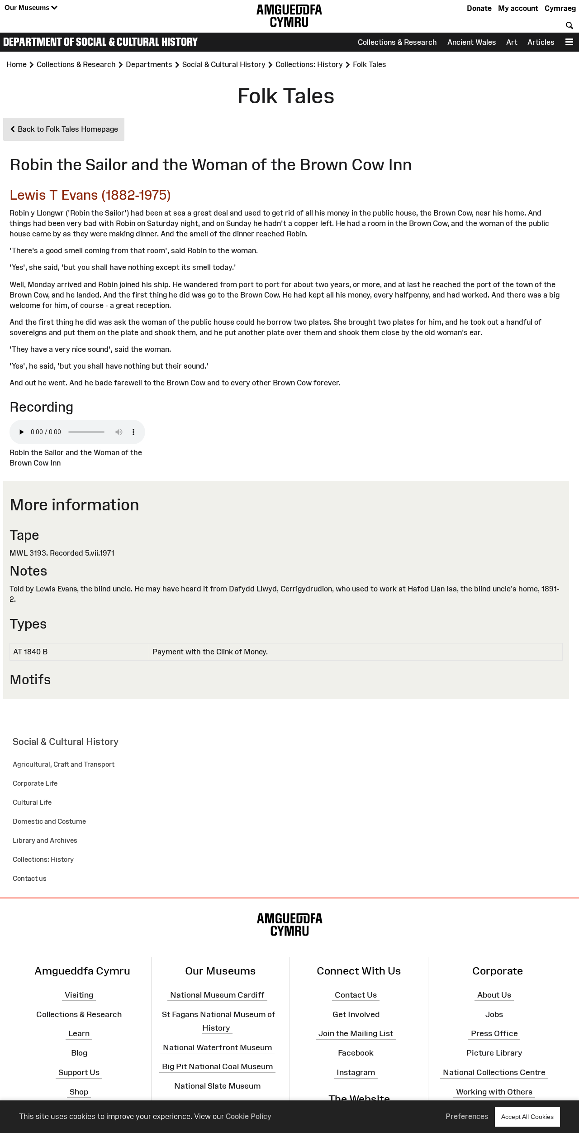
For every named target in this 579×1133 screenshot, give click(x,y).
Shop (79, 1091)
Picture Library (494, 1052)
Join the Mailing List (355, 1033)
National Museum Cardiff (217, 994)
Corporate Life (35, 783)
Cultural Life (32, 802)
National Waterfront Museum (217, 1046)
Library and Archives (45, 840)
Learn (79, 1033)
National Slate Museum (217, 1085)
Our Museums (28, 7)
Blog (79, 1052)
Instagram (356, 1072)
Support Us (79, 1072)
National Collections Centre (494, 1072)
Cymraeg (560, 8)
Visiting (79, 994)
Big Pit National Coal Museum (217, 1066)
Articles (541, 42)
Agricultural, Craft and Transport (63, 764)
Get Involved (356, 1013)
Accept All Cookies (527, 1116)
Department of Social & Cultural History (100, 41)
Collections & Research (397, 42)
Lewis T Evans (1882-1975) (90, 194)
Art (511, 42)
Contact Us (356, 994)
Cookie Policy (248, 1116)
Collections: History (43, 859)
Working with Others (494, 1091)
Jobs (494, 1013)
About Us (494, 994)
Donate (479, 8)
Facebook (356, 1052)
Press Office (494, 1033)
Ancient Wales (471, 42)
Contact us (30, 878)
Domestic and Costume (49, 821)
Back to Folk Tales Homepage (67, 129)
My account (518, 8)
